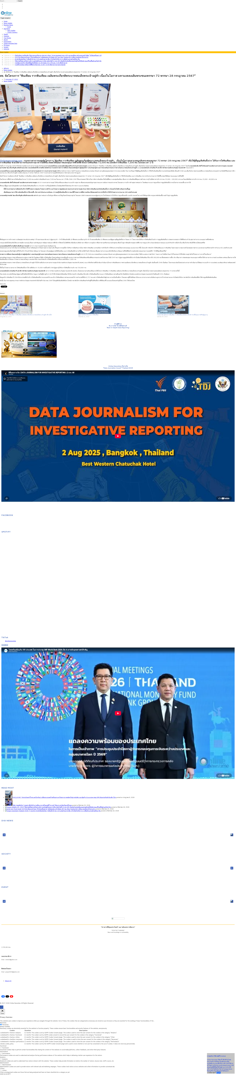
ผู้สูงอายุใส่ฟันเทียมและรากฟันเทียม (88, 315)
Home (5, 21)
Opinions (6, 36)
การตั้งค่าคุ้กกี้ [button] (211, 1073)
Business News (8, 25)
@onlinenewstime (10, 641)
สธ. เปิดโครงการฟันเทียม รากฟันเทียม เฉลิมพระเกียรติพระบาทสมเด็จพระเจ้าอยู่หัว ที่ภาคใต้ (26, 315)
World (6, 40)
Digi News (7, 29)
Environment (7, 42)
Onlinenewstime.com (11, 160)
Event (9, 27)
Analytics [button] (3, 1057)
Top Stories (7, 38)
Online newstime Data (10, 43)
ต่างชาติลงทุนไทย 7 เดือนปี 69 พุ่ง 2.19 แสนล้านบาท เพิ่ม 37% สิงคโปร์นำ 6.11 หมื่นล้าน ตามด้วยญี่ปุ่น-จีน (47, 59)
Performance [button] (4, 1051)
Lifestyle (6, 49)
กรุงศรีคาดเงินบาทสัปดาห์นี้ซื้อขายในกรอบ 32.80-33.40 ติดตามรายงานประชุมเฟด (40, 65)
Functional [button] (3, 1046)
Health (6, 34)
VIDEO (4, 644)
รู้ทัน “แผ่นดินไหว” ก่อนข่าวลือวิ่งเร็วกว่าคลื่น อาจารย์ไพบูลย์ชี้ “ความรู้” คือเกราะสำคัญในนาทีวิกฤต (42, 805)
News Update (8, 23)
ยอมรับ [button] (218, 1073)
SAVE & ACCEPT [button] (5, 1074)
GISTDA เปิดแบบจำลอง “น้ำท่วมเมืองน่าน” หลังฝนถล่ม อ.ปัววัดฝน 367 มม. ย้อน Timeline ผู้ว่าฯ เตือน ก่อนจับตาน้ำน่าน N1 (51, 57)
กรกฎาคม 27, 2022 (11, 79)
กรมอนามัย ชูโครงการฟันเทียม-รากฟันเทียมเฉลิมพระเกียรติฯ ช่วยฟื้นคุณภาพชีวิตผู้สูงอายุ (182, 315)
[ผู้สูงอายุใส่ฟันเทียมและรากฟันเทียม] (116, 304)
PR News (7, 45)
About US (8, 981)
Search (20, 1)
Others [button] (2, 1068)
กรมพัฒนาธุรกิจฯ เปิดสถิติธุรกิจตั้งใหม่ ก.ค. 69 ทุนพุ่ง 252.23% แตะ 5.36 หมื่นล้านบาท (41, 63)
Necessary (5, 1025)
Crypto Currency (12, 32)
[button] (4, 834)
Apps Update (11, 30)
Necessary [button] (3, 1023)
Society (6, 47)
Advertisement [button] (4, 1063)
